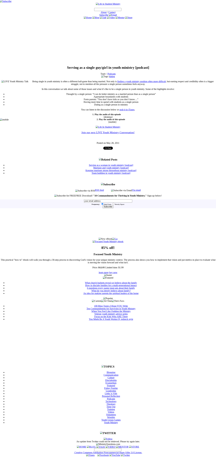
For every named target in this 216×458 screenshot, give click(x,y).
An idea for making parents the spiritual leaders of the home (111, 293)
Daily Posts (107, 204)
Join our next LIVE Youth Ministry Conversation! (108, 132)
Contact (111, 12)
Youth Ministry (111, 422)
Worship (111, 417)
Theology (111, 404)
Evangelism (111, 383)
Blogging (111, 372)
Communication (111, 375)
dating (112, 76)
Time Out (111, 406)
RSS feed (99, 190)
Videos (111, 412)
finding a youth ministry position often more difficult (141, 81)
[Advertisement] (108, 42)
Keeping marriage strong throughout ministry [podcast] (111, 170)
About (104, 12)
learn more (104, 272)
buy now (113, 272)
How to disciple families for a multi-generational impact (111, 285)
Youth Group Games (111, 420)
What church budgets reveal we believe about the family (111, 282)
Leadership (111, 391)
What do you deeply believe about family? (111, 290)
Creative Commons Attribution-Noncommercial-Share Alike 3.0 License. (108, 452)
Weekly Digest (119, 204)
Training (111, 409)
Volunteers (111, 414)
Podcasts (112, 74)
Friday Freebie (111, 388)
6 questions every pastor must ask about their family (111, 288)
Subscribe (103, 15)
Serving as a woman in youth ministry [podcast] (111, 165)
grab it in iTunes (126, 109)
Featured (111, 385)
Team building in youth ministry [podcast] (111, 173)
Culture (111, 377)
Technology (111, 401)
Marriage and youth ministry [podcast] (111, 168)
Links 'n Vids (111, 393)
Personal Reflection (111, 396)
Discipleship (111, 380)
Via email (136, 190)
